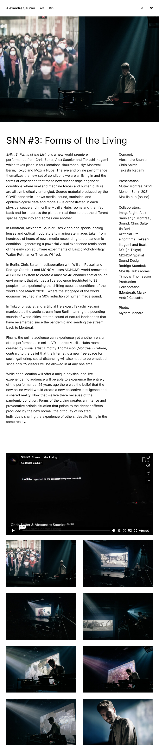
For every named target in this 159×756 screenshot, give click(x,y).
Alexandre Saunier (20, 8)
